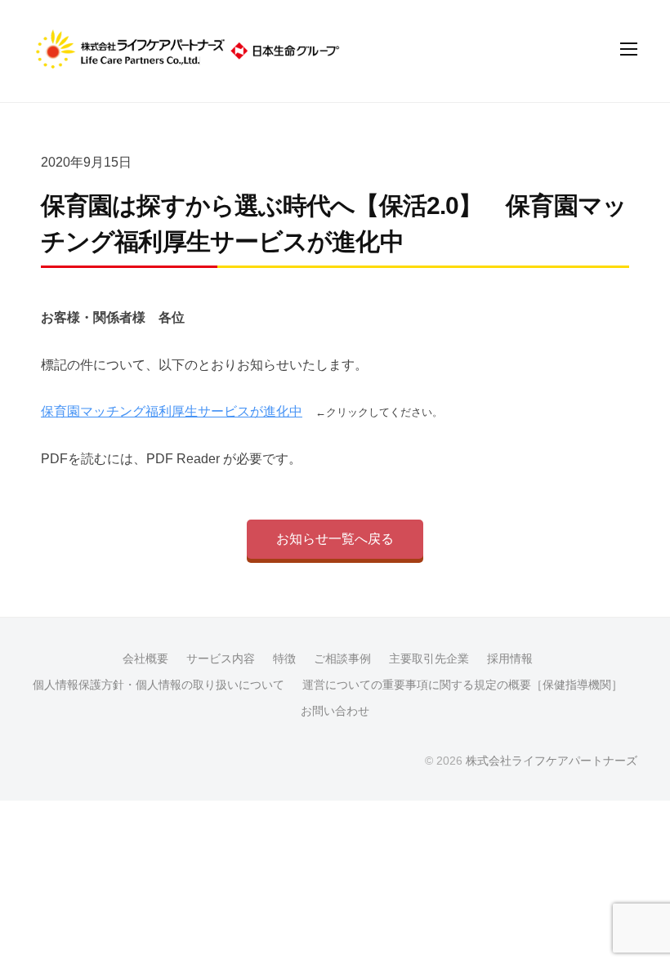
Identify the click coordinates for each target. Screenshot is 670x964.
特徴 (284, 659)
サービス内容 (220, 659)
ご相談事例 (342, 659)
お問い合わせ (335, 711)
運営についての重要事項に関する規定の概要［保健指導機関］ (462, 685)
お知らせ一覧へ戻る (335, 539)
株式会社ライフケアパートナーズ (551, 761)
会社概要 (145, 659)
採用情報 (510, 659)
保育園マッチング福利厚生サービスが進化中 (171, 411)
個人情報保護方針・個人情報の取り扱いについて (158, 685)
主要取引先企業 (429, 659)
